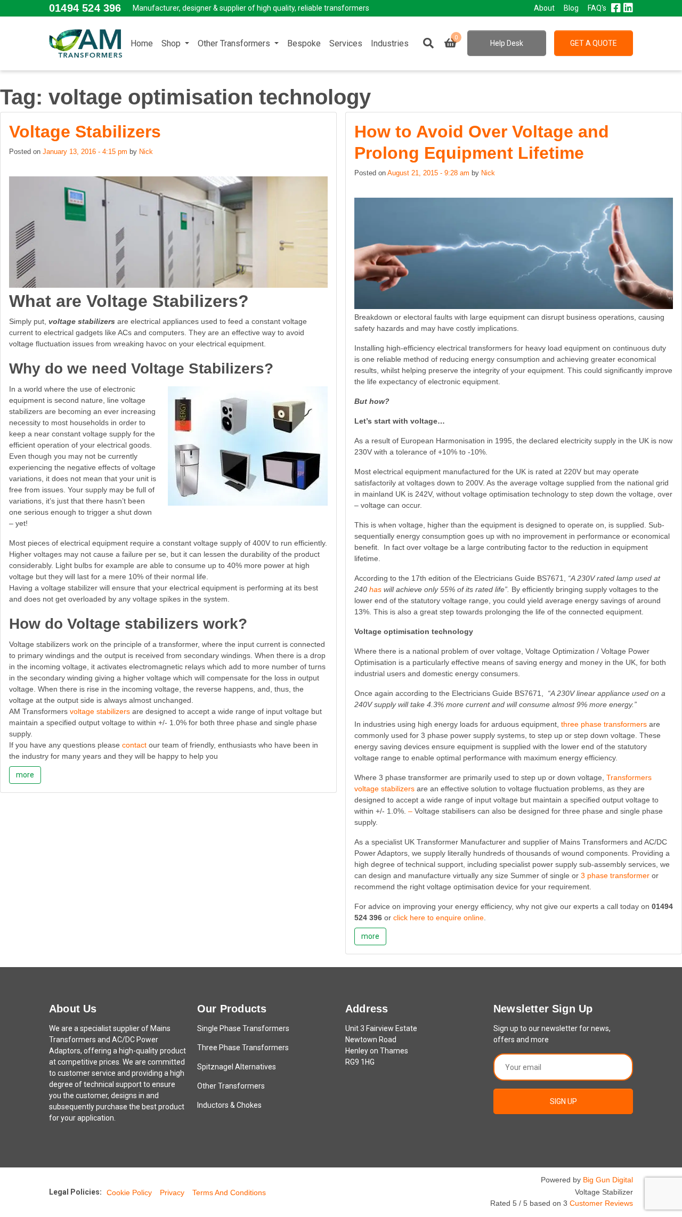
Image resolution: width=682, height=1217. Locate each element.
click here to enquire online (438, 917)
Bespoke (304, 43)
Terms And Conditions (229, 1192)
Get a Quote (593, 43)
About (544, 8)
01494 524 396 (85, 8)
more (25, 774)
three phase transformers (604, 724)
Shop (172, 43)
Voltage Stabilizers (85, 131)
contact (134, 745)
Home (142, 43)
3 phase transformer (615, 875)
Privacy (172, 1192)
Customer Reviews (601, 1203)
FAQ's (597, 8)
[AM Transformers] (85, 43)
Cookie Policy (129, 1192)
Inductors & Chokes (229, 1105)
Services (345, 43)
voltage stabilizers (100, 711)
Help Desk (506, 43)
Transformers (629, 777)
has (375, 589)
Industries (390, 43)
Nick (146, 152)
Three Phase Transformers (243, 1047)
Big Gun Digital (608, 1179)
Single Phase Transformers (243, 1028)
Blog (571, 8)
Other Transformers (235, 43)
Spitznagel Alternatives (236, 1066)
